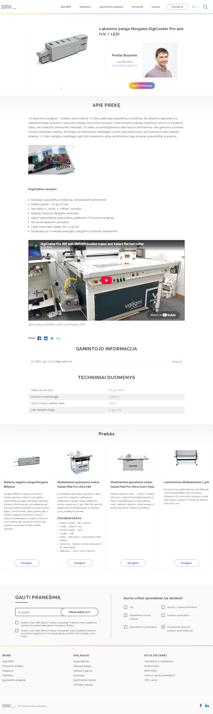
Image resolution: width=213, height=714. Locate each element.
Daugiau (26, 563)
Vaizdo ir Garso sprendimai (182, 607)
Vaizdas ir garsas (82, 670)
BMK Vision (150, 670)
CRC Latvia (150, 680)
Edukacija (78, 675)
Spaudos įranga (82, 666)
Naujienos (85, 7)
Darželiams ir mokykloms (158, 661)
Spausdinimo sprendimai (143, 627)
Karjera (156, 7)
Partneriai (137, 7)
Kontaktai (177, 7)
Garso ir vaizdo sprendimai (159, 675)
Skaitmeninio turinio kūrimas (140, 617)
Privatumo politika (12, 666)
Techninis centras (83, 684)
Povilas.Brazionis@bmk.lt (124, 65)
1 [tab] (62, 89)
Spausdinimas (81, 661)
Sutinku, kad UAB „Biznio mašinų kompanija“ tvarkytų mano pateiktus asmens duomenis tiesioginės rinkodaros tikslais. (59, 624)
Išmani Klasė (151, 666)
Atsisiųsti (177, 361)
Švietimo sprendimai (178, 615)
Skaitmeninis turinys (84, 680)
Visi (131, 607)
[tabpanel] (62, 51)
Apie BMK (66, 7)
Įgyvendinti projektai (111, 7)
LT (193, 7)
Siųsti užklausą (142, 85)
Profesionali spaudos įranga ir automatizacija (180, 629)
